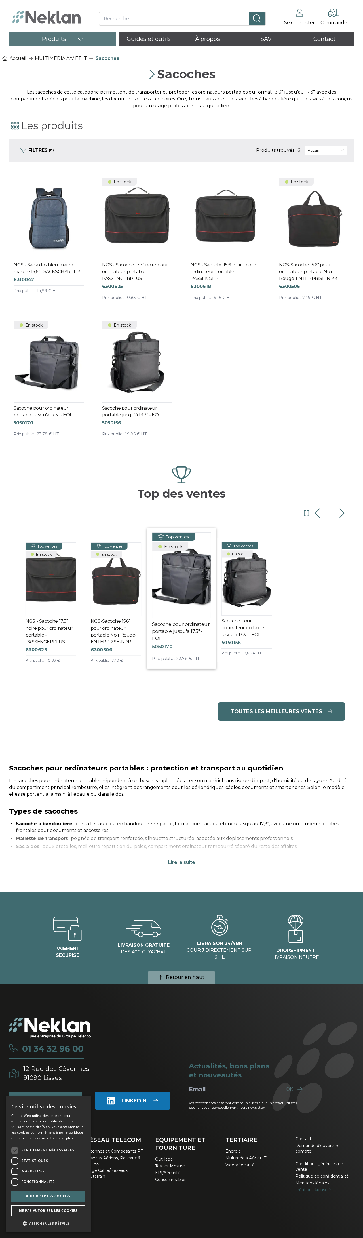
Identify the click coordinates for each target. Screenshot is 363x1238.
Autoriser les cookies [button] (48, 1196)
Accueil (18, 58)
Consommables (170, 1179)
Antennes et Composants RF (114, 1151)
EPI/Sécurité (167, 1172)
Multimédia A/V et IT (245, 1158)
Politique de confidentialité (322, 1176)
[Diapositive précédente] (318, 513)
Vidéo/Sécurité (240, 1164)
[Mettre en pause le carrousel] (306, 513)
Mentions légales (312, 1183)
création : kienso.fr (313, 1189)
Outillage (164, 1159)
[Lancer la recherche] (257, 18)
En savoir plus (61, 1138)
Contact (303, 1138)
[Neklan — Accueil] (46, 17)
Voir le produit (54, 244)
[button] (48, 1223)
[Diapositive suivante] (341, 513)
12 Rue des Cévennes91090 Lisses (56, 1073)
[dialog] (48, 1164)
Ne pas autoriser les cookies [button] (48, 1210)
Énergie (233, 1151)
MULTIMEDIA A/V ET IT (61, 58)
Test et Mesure (170, 1165)
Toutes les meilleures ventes (276, 711)
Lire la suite (181, 862)
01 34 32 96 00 (53, 1049)
